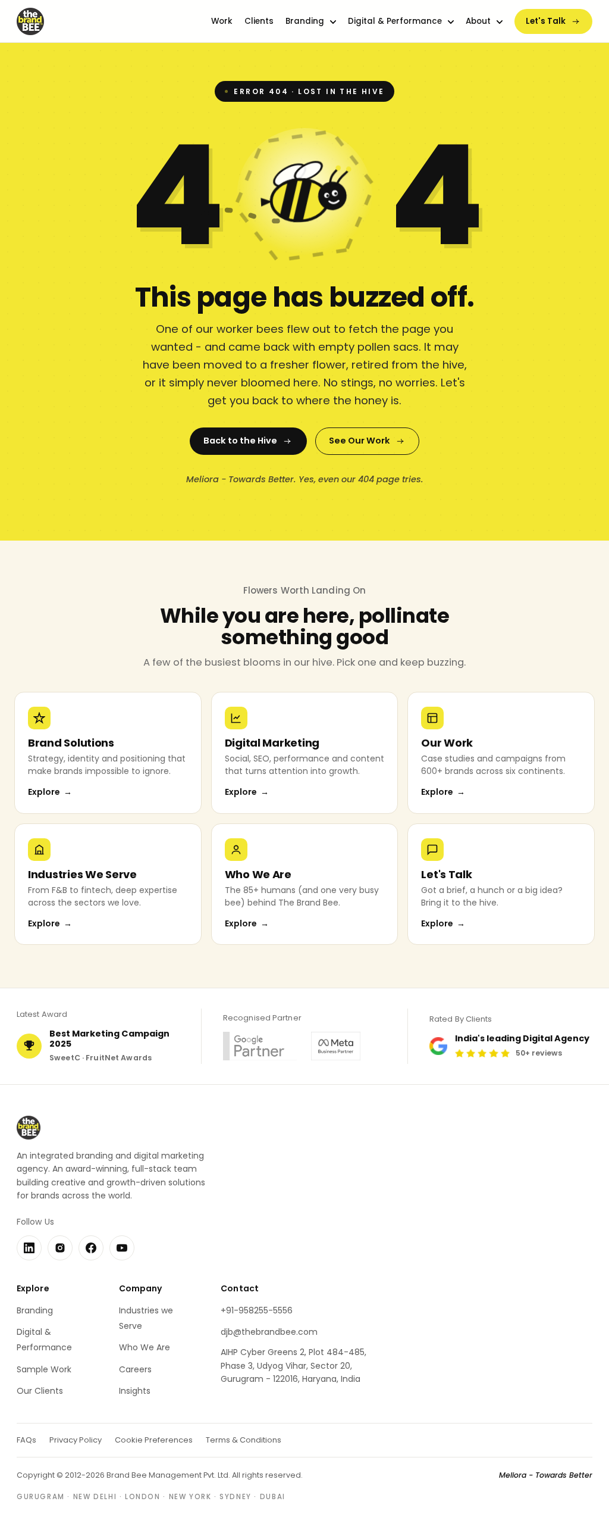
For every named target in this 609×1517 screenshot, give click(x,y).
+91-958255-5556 (257, 1310)
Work (222, 21)
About (478, 21)
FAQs (26, 1440)
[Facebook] (91, 1247)
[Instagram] (60, 1247)
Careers (135, 1369)
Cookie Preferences (154, 1440)
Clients (259, 21)
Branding (304, 21)
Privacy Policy (75, 1440)
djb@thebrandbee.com (269, 1332)
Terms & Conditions (243, 1440)
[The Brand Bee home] (30, 21)
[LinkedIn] (29, 1247)
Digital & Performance (395, 21)
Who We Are (144, 1347)
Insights (134, 1391)
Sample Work (44, 1369)
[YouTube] (121, 1247)
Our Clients (40, 1391)
